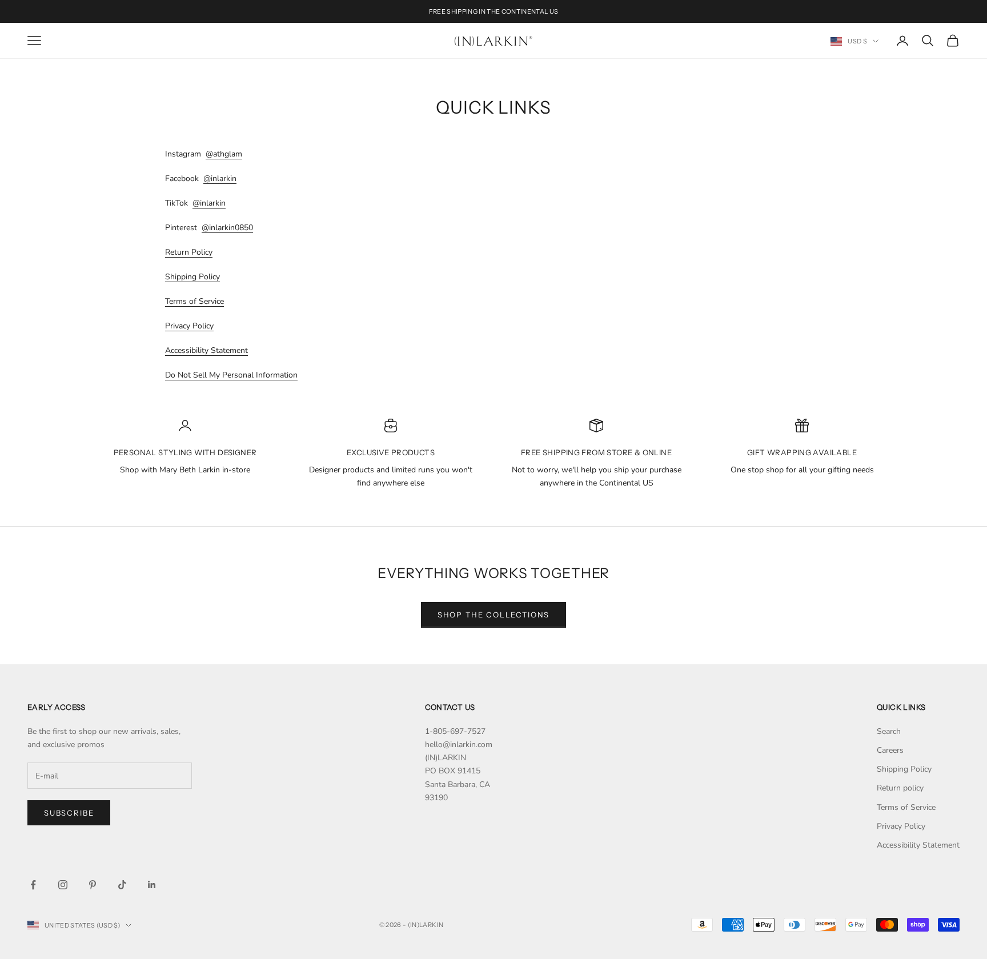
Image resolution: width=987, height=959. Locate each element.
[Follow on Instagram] (63, 884)
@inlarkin (219, 178)
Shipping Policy (192, 276)
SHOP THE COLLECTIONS (493, 614)
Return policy (900, 788)
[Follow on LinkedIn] (152, 884)
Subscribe (69, 812)
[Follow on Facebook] (33, 884)
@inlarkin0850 (227, 227)
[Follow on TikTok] (122, 884)
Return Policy (188, 252)
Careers (890, 750)
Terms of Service (194, 301)
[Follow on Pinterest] (92, 884)
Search (889, 731)
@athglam (224, 154)
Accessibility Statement (206, 350)
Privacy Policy (189, 325)
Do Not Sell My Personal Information (231, 375)
